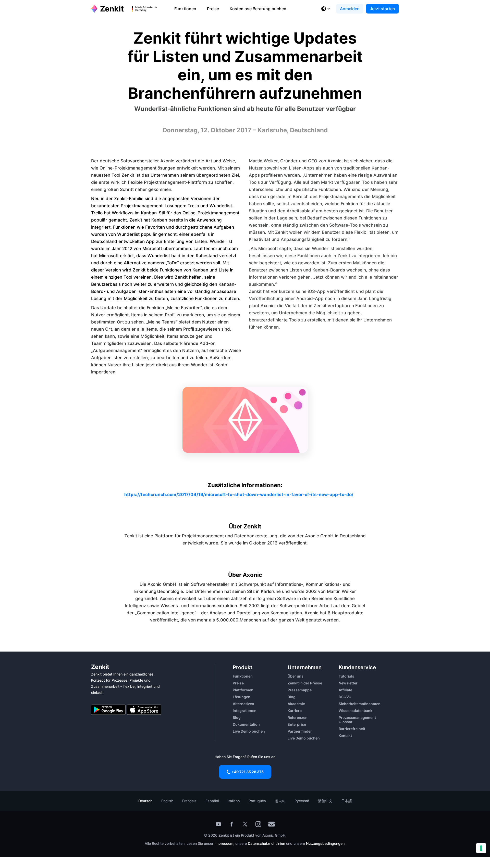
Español (212, 801)
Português (257, 801)
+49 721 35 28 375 (247, 772)
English (167, 801)
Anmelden (350, 8)
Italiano (234, 801)
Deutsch (145, 801)
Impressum (223, 843)
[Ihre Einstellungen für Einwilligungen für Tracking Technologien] (481, 848)
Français (189, 801)
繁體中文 (325, 801)
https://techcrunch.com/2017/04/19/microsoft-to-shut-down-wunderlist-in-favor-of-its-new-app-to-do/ (238, 494)
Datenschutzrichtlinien (267, 843)
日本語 (346, 801)
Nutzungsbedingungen (325, 843)
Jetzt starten (382, 8)
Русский (302, 801)
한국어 (280, 801)
